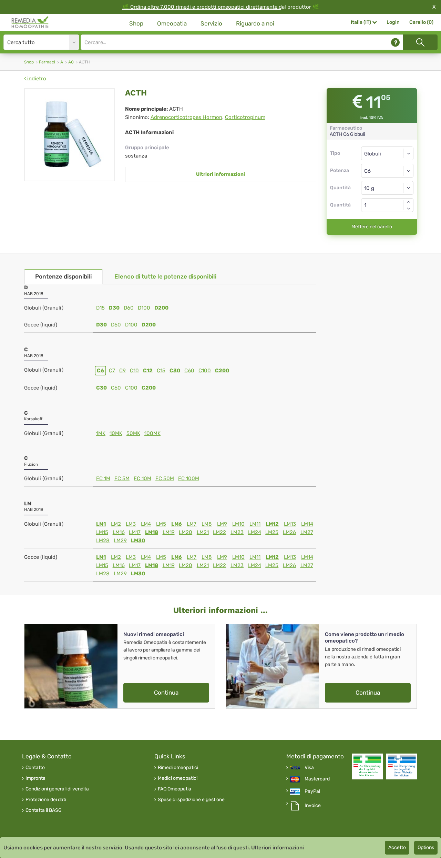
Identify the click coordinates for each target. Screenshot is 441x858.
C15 (161, 370)
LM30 (138, 540)
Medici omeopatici (177, 778)
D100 (144, 308)
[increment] (408, 201)
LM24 (254, 532)
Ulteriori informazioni (277, 848)
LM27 (306, 532)
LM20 (185, 532)
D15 (100, 308)
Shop (136, 23)
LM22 (219, 532)
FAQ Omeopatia (174, 789)
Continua (166, 692)
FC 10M (142, 478)
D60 (129, 308)
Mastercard (317, 779)
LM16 (119, 532)
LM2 (116, 524)
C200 (222, 370)
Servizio (211, 23)
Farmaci (47, 62)
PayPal (312, 791)
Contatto (35, 767)
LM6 (176, 524)
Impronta (35, 778)
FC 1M (103, 478)
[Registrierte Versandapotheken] (367, 766)
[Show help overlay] (395, 42)
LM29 (120, 540)
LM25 (271, 532)
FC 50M (164, 478)
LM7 (191, 524)
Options (426, 847)
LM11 (254, 524)
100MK (152, 433)
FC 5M (122, 478)
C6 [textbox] (367, 171)
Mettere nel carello (371, 227)
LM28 (103, 540)
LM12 (272, 524)
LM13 (290, 524)
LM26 (289, 532)
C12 (148, 370)
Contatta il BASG (43, 810)
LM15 (102, 532)
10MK (116, 433)
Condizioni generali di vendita (57, 789)
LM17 (135, 532)
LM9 (222, 524)
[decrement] (408, 208)
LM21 (203, 532)
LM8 (207, 524)
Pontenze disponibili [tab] (63, 276)
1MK (100, 433)
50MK (133, 433)
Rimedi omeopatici (178, 767)
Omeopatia (172, 23)
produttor (299, 7)
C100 (204, 370)
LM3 (131, 524)
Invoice (313, 805)
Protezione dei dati (45, 799)
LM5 (161, 524)
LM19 (169, 532)
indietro (36, 78)
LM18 (151, 532)
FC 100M (188, 478)
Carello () (421, 22)
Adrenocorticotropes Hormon (186, 117)
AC (71, 62)
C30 (175, 370)
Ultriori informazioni (220, 174)
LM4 (146, 524)
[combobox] (387, 171)
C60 (189, 370)
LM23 (237, 532)
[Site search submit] (420, 42)
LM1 (101, 524)
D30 (114, 308)
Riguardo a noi (255, 23)
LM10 (238, 524)
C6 (100, 370)
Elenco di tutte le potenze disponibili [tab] (165, 276)
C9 (122, 370)
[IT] (30, 22)
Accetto (397, 847)
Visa (309, 767)
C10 (134, 370)
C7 (112, 370)
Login (393, 22)
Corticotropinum (245, 117)
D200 (161, 308)
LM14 (307, 524)
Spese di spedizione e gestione (191, 799)
